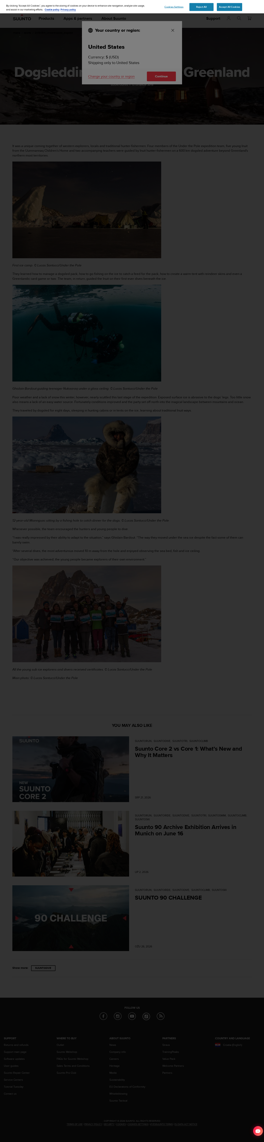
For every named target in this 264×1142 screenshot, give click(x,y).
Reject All (201, 6)
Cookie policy (52, 9)
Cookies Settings (173, 6)
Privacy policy (68, 9)
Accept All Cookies (229, 6)
